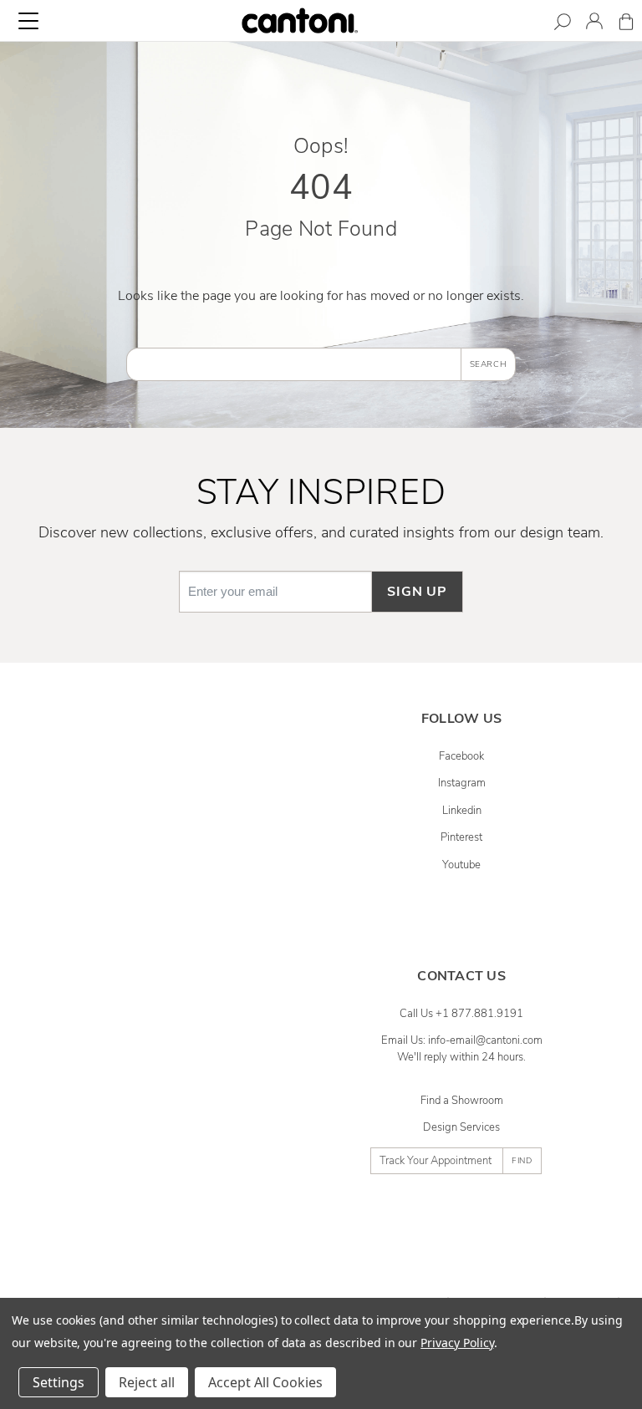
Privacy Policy (456, 1343)
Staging (181, 1176)
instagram (462, 783)
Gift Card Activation (181, 946)
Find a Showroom (461, 1100)
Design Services (461, 1127)
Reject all (147, 1382)
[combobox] (293, 364)
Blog (181, 1231)
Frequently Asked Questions (181, 756)
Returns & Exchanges (181, 837)
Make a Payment (181, 891)
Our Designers (180, 1040)
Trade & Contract (181, 1203)
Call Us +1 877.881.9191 (461, 1013)
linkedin (462, 810)
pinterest (461, 837)
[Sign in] (594, 24)
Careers (180, 1122)
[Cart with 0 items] (626, 25)
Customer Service (180, 783)
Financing (181, 919)
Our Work (180, 1068)
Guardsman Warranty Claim (181, 864)
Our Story (180, 1013)
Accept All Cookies (265, 1382)
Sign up (417, 591)
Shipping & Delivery (181, 810)
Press (181, 1149)
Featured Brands (181, 1094)
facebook (461, 756)
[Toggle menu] (28, 21)
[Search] (562, 25)
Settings (58, 1382)
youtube (461, 864)
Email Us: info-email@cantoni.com (462, 1040)
